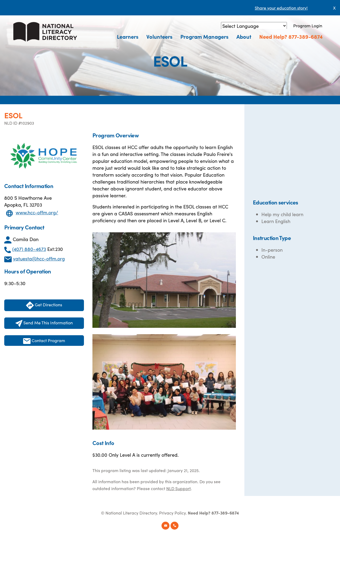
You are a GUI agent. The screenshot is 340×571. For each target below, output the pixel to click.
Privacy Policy (172, 513)
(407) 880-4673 (29, 249)
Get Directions (48, 304)
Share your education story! (281, 8)
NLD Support (178, 488)
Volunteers (159, 36)
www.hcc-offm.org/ (37, 212)
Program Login (307, 25)
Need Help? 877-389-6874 (291, 36)
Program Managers (204, 36)
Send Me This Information (47, 322)
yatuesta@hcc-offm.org (39, 258)
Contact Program (48, 340)
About (243, 36)
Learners (127, 36)
